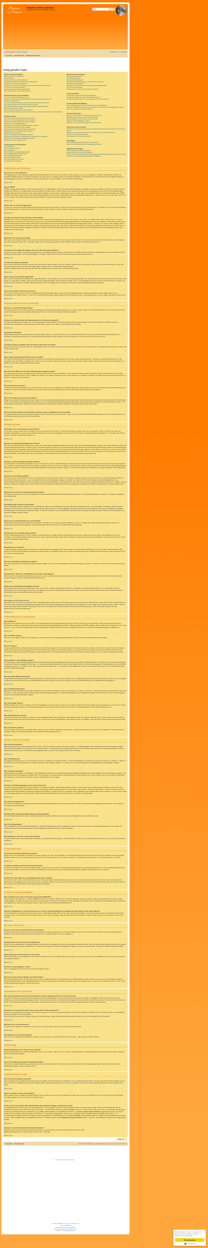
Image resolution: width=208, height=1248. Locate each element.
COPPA (107, 219)
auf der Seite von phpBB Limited (73, 1083)
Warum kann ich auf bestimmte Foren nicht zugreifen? (20, 129)
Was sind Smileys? (9, 150)
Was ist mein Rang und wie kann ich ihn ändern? (18, 110)
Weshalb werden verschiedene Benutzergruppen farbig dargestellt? (86, 85)
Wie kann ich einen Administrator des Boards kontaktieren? (84, 156)
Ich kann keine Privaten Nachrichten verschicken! (81, 95)
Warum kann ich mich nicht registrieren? (16, 80)
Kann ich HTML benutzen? (12, 148)
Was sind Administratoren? (74, 76)
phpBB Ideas (94, 1095)
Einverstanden (189, 1240)
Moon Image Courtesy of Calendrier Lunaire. (65, 1229)
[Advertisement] (65, 33)
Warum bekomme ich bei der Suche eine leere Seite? (82, 119)
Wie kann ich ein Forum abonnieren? (77, 134)
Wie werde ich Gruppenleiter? (75, 83)
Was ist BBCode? (9, 146)
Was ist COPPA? (9, 78)
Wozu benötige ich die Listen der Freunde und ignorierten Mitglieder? (87, 105)
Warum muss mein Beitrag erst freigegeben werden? (19, 138)
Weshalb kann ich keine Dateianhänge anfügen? (18, 131)
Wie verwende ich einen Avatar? (13, 108)
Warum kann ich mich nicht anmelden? (15, 83)
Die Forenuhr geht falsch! (11, 101)
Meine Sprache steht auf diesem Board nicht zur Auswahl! (21, 104)
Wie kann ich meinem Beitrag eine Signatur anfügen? (20, 122)
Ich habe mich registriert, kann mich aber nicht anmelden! (21, 82)
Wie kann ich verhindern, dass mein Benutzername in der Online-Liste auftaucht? (28, 99)
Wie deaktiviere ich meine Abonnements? (79, 136)
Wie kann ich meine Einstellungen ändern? (16, 97)
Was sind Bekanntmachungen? (13, 155)
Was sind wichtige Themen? (12, 157)
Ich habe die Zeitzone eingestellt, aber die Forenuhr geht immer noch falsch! (26, 103)
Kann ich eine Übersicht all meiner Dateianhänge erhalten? (84, 144)
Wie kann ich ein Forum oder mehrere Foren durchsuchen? (84, 115)
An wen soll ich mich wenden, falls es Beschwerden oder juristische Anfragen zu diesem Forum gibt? (96, 154)
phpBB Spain (67, 1225)
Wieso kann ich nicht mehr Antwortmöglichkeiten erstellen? (21, 125)
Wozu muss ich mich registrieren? (14, 76)
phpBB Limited (8, 363)
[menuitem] (17, 52)
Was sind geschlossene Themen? (14, 159)
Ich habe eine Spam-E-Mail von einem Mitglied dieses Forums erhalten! (88, 99)
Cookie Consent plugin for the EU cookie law (189, 1243)
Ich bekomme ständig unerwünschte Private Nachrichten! (83, 97)
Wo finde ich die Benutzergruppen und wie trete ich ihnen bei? (85, 82)
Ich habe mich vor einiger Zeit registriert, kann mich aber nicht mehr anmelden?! (27, 85)
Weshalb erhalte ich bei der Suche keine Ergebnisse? (82, 117)
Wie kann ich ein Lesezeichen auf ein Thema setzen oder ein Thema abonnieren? (91, 132)
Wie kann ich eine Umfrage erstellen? (15, 123)
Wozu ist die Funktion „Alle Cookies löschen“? (17, 91)
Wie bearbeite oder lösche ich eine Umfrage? (17, 127)
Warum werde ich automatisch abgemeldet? (17, 89)
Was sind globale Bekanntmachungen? (15, 153)
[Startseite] (15, 10)
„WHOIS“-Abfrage (28, 1109)
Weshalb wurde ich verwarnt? (13, 133)
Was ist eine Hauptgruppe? (75, 87)
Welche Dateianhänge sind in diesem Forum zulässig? (83, 142)
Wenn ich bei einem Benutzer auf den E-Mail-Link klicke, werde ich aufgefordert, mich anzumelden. (33, 112)
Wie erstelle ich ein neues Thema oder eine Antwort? (19, 118)
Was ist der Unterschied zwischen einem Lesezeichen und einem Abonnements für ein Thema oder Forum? (96, 130)
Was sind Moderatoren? (74, 78)
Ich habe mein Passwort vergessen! (14, 87)
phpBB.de (24, 363)
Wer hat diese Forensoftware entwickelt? (78, 150)
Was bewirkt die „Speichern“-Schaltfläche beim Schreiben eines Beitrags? (26, 136)
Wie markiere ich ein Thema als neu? (15, 140)
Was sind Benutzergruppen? (75, 80)
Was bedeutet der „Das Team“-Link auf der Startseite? (82, 89)
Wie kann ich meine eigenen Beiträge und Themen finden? (84, 122)
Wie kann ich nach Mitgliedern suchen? (78, 121)
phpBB (59, 1223)
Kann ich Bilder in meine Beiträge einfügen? (17, 152)
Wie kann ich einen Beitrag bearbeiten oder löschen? (19, 120)
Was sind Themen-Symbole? (12, 161)
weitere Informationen (184, 1235)
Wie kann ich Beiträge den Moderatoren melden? (18, 134)
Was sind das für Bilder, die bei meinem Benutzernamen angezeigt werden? (26, 106)
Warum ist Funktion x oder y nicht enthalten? (80, 152)
